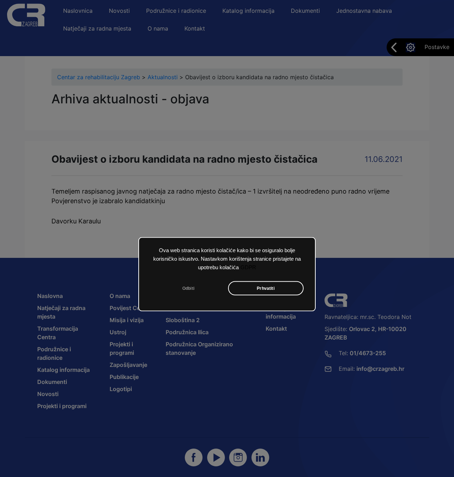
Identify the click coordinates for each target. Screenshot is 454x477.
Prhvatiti (266, 288)
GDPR (248, 267)
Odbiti (188, 288)
